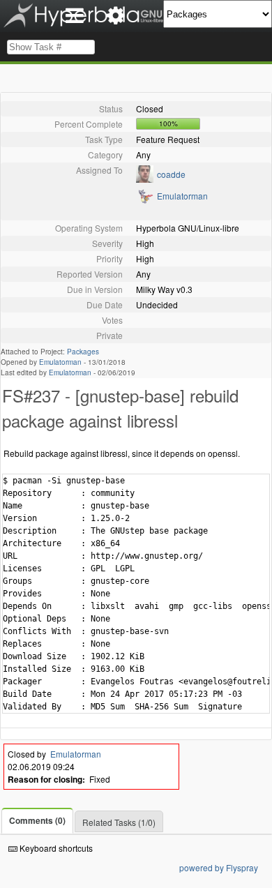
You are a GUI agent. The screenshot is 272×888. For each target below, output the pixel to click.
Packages (83, 351)
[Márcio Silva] (144, 179)
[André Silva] (144, 200)
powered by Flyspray (218, 867)
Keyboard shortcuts (55, 848)
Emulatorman (182, 196)
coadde (171, 174)
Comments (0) (37, 820)
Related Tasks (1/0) (119, 822)
